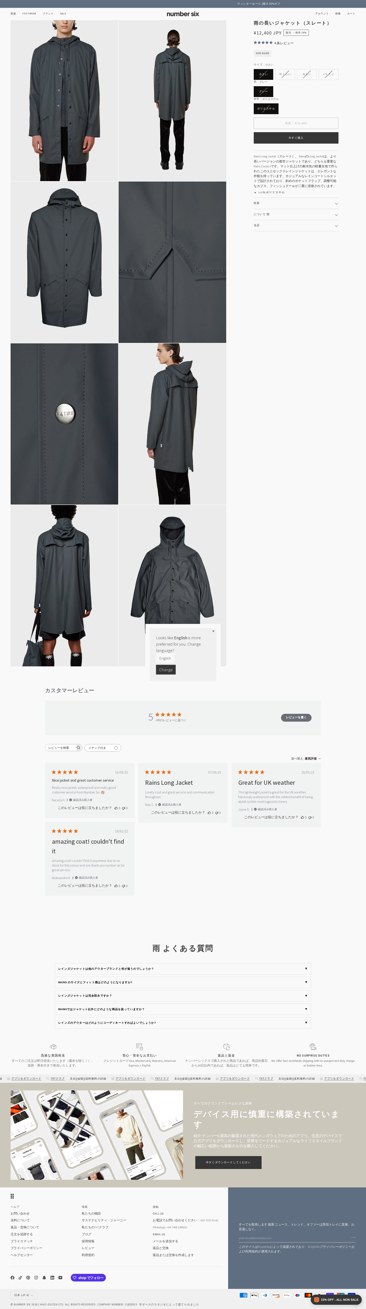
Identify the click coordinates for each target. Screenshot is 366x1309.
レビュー (88, 1248)
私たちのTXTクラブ (95, 1227)
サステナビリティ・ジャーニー (104, 1220)
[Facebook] (12, 1278)
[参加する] (351, 1237)
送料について (20, 1220)
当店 (257, 225)
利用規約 (251, 1251)
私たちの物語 (91, 1213)
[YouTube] (60, 1278)
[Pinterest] (28, 1278)
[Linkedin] (52, 1278)
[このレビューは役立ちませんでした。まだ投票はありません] (123, 808)
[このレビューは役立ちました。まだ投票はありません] (116, 808)
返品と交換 (161, 1248)
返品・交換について (25, 1227)
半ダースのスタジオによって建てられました (169, 1304)
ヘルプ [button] (15, 1207)
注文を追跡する (22, 1234)
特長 (257, 203)
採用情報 (88, 1241)
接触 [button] (156, 1207)
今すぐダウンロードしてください (228, 1162)
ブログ (86, 1234)
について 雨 (262, 214)
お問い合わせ (20, 1213)
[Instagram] (36, 1278)
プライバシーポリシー (335, 1247)
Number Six (22, 1304)
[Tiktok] (20, 1278)
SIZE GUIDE (262, 53)
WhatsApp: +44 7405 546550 (170, 1227)
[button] (29, 14)
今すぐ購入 (296, 138)
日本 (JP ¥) (21, 1295)
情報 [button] (85, 1207)
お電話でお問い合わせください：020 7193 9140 (185, 1220)
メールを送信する (165, 1241)
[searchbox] (60, 747)
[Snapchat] (44, 1278)
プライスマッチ (22, 1241)
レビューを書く (296, 717)
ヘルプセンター (22, 1255)
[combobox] (306, 758)
